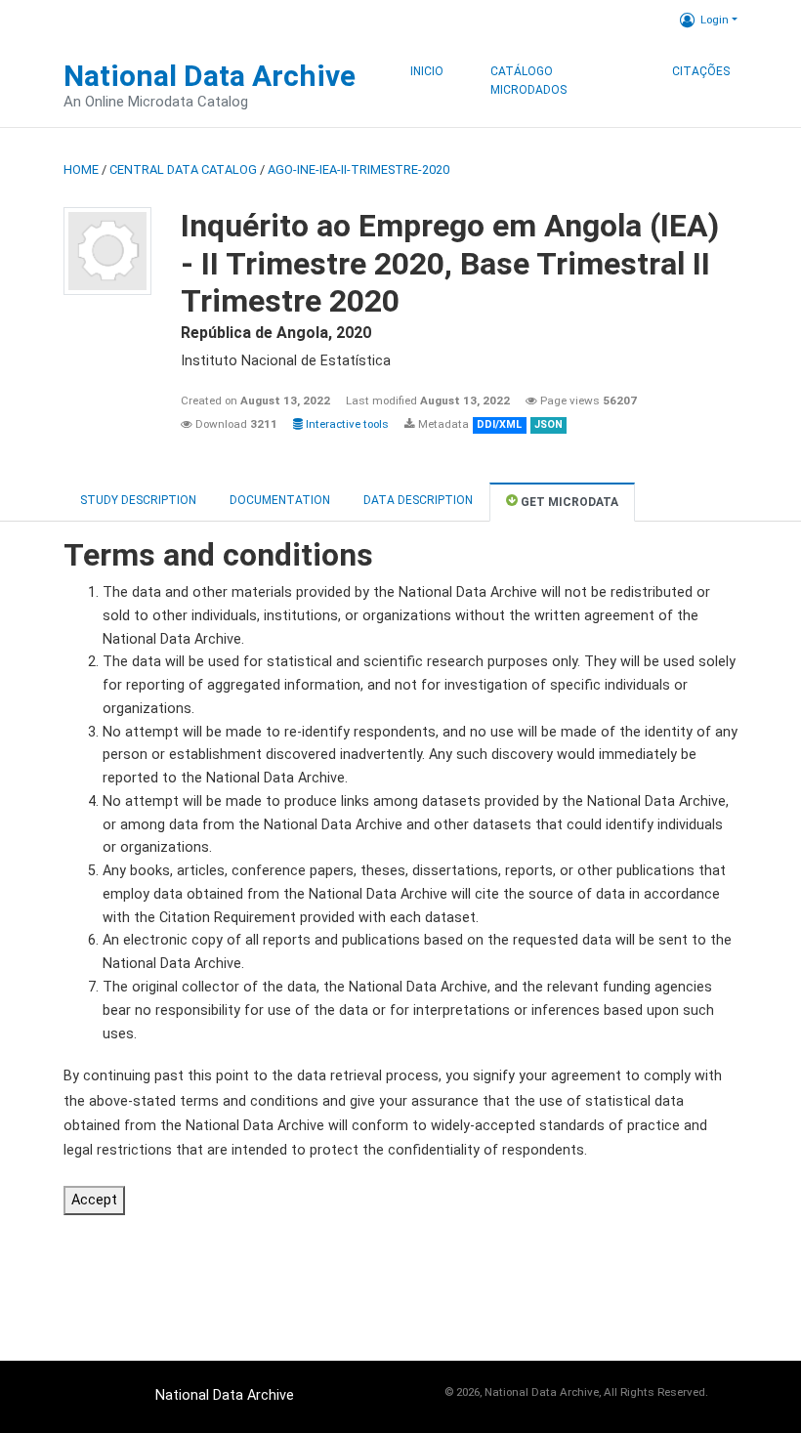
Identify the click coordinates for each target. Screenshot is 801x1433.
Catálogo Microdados (528, 81)
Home (81, 169)
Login (714, 19)
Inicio (426, 71)
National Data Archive (209, 76)
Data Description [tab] (418, 500)
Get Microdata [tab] (568, 502)
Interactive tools (346, 424)
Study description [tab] (138, 500)
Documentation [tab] (280, 500)
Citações (701, 71)
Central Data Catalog (183, 169)
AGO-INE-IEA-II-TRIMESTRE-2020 (358, 169)
